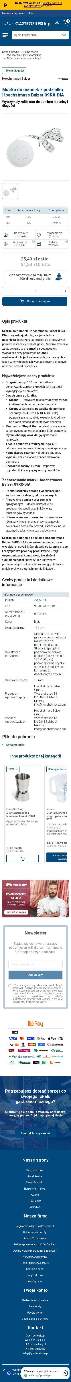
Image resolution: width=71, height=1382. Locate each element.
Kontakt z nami (35, 1269)
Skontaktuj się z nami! (35, 1133)
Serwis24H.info (35, 1182)
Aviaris (35, 1194)
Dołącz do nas (35, 1275)
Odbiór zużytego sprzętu (35, 1262)
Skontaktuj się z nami (13, 13)
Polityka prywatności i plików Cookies (35, 1244)
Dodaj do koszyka (38, 301)
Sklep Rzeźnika (35, 1170)
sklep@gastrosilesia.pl (35, 1353)
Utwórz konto (35, 1312)
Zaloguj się (35, 1306)
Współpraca (35, 1281)
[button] (5, 291)
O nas (31, 13)
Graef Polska (34, 1176)
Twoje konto (35, 1290)
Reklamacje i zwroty (34, 1232)
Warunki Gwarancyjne (34, 1256)
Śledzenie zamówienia (35, 1300)
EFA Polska (35, 1201)
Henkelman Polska (35, 1188)
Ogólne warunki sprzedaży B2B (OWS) (35, 1250)
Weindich (35, 1207)
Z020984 (53, 245)
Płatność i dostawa (35, 1238)
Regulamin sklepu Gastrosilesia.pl (35, 1226)
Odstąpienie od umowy (35, 1318)
